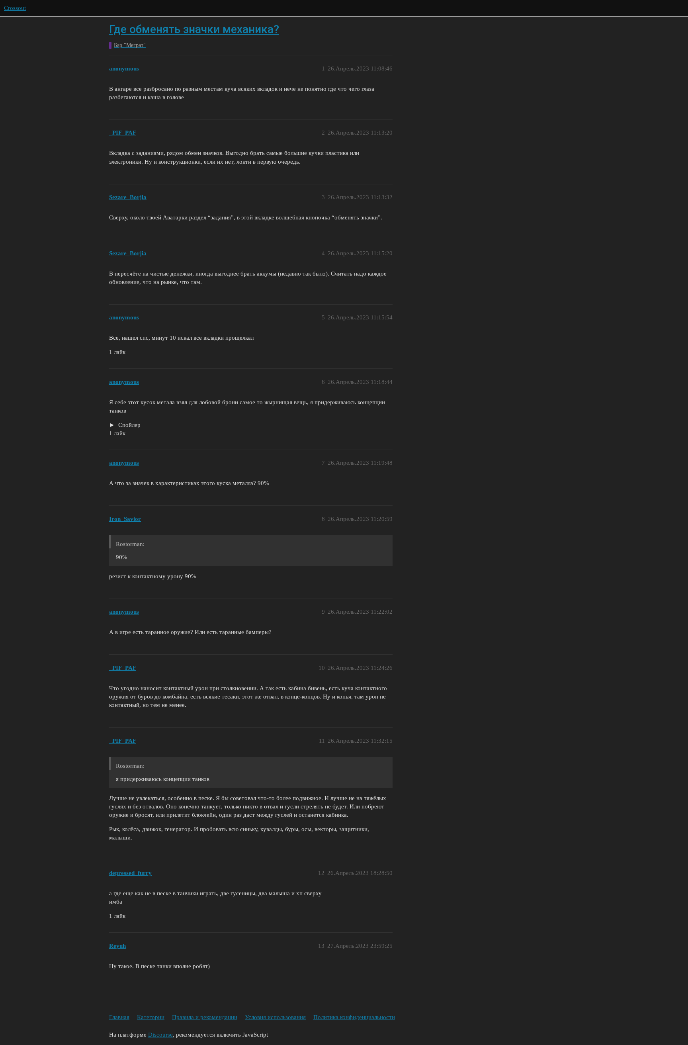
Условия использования (275, 1017)
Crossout (15, 8)
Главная (119, 1017)
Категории (150, 1017)
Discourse (160, 1034)
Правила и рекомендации (204, 1017)
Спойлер (129, 425)
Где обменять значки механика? (194, 29)
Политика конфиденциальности (354, 1017)
